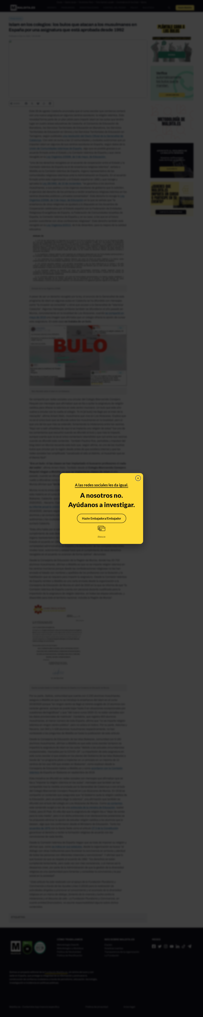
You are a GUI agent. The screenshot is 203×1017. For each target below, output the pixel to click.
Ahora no (101, 536)
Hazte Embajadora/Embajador (101, 518)
